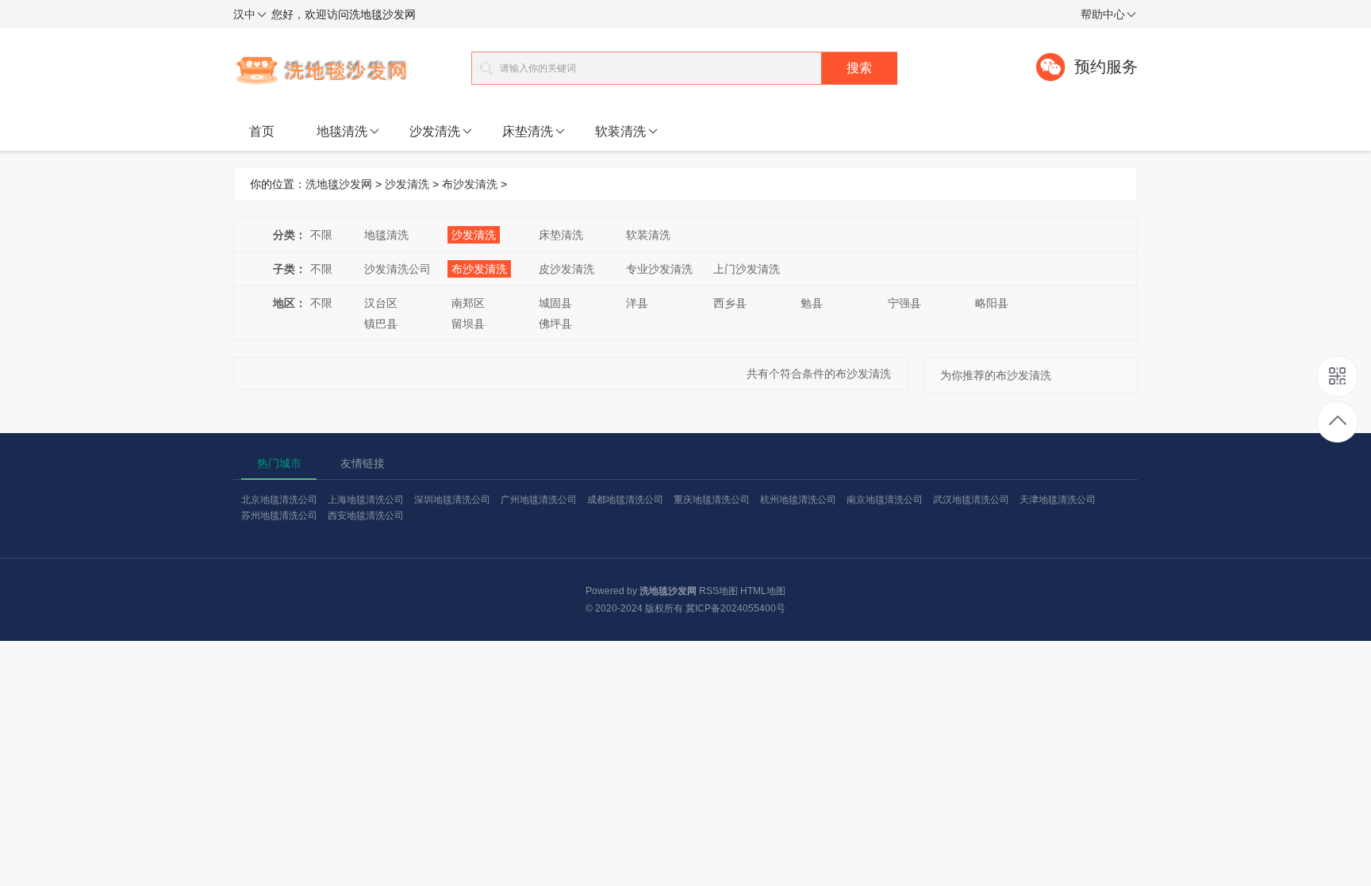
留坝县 (468, 323)
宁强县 (904, 303)
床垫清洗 (527, 131)
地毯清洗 (342, 131)
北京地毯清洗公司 (279, 499)
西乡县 (730, 303)
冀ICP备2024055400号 (735, 608)
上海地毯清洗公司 (366, 499)
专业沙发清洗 (659, 269)
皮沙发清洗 (566, 269)
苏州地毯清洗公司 (279, 515)
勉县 (812, 303)
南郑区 (468, 303)
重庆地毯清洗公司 (712, 499)
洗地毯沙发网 (338, 184)
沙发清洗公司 (397, 269)
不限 (321, 234)
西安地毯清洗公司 (366, 515)
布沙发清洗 (469, 184)
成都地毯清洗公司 (625, 499)
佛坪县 (555, 323)
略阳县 (991, 303)
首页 (262, 131)
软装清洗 (620, 131)
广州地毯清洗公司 (539, 499)
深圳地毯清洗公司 (452, 499)
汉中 (244, 14)
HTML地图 (762, 590)
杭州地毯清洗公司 (798, 499)
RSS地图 (718, 590)
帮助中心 (1103, 14)
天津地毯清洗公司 (1058, 499)
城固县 (555, 303)
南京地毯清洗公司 (885, 499)
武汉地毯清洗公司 (971, 499)
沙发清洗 (434, 131)
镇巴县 (380, 323)
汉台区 (380, 303)
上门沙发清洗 (746, 269)
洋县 (637, 303)
